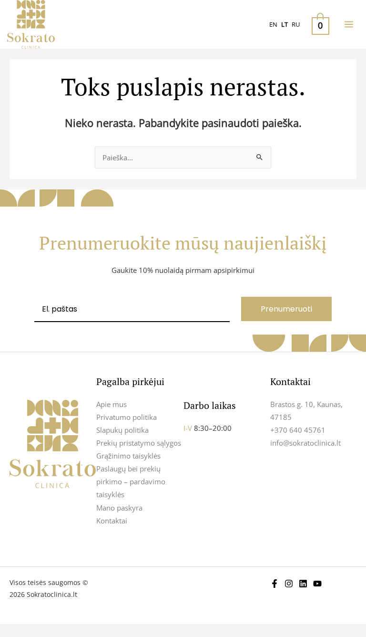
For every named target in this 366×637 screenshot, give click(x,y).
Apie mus (111, 404)
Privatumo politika (126, 417)
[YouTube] (317, 583)
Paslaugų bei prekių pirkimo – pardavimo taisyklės (130, 481)
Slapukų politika (122, 430)
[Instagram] (289, 583)
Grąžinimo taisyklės (128, 455)
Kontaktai (111, 520)
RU (296, 24)
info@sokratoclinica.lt (305, 443)
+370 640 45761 (297, 430)
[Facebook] (274, 583)
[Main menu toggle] (349, 24)
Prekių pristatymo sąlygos (138, 443)
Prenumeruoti (286, 308)
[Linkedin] (303, 583)
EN (273, 24)
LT (284, 24)
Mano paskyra (119, 507)
